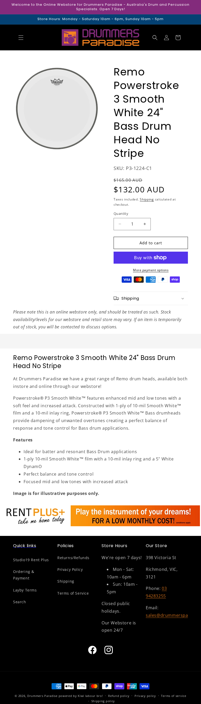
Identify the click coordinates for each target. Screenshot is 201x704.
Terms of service (173, 696)
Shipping (147, 199)
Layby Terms (25, 590)
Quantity (121, 213)
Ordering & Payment (23, 575)
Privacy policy (145, 696)
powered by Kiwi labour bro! (81, 696)
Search (19, 601)
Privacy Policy (70, 569)
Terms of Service (73, 593)
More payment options (151, 270)
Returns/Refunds (73, 557)
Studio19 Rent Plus (31, 559)
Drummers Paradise (42, 696)
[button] (21, 37)
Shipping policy (103, 701)
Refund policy (118, 696)
